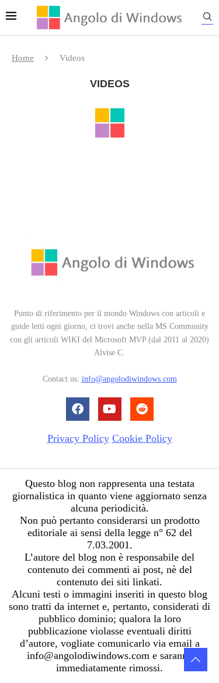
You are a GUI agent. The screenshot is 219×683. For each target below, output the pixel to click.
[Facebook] (77, 409)
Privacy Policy (78, 438)
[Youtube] (109, 409)
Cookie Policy (142, 438)
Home (23, 58)
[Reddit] (142, 409)
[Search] (207, 18)
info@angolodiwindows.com (129, 379)
